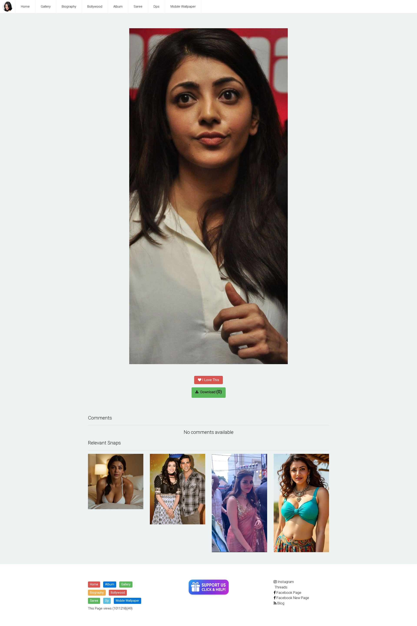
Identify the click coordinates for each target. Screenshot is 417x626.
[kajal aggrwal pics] (115, 481)
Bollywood (94, 6)
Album (117, 6)
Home (25, 6)
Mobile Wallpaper (183, 6)
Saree (138, 6)
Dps (156, 6)
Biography (69, 6)
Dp (107, 600)
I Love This (210, 380)
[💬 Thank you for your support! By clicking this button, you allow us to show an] (208, 587)
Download (210, 391)
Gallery (46, 6)
